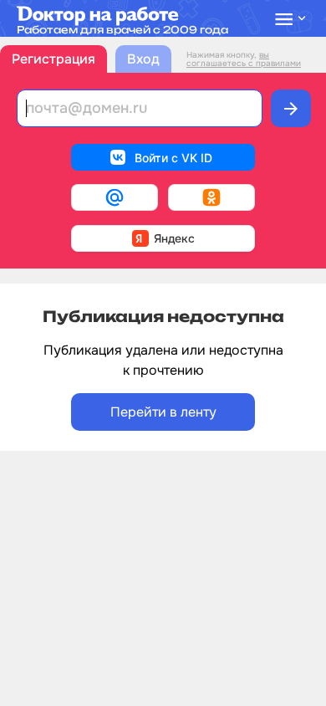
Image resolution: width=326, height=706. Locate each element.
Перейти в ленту (163, 412)
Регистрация (53, 59)
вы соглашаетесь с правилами (243, 59)
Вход (143, 59)
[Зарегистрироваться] (291, 108)
